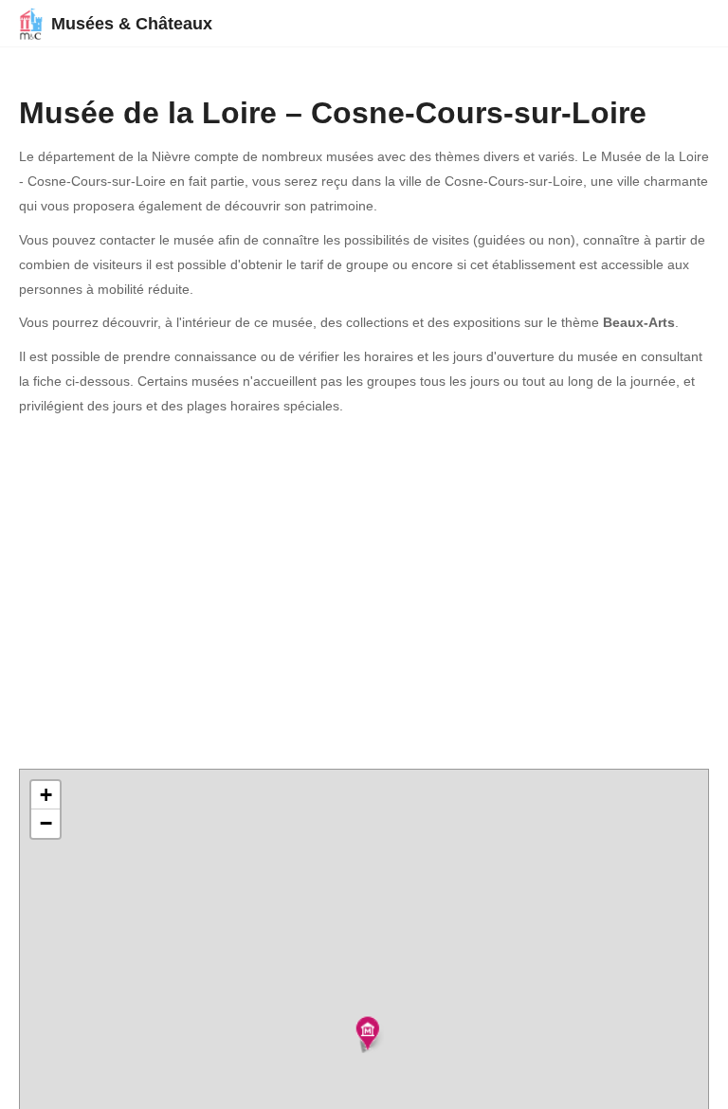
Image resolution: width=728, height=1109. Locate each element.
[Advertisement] (364, 594)
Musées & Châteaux (131, 23)
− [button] (46, 823)
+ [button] (46, 795)
